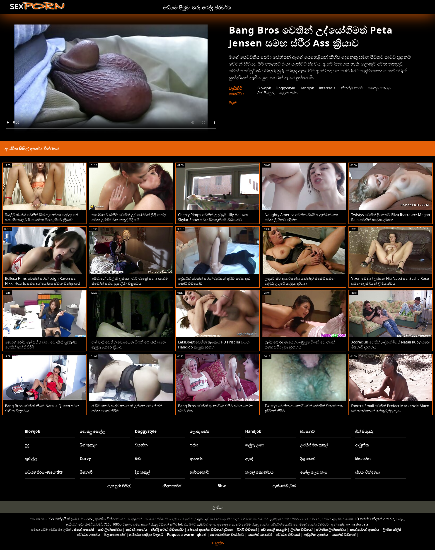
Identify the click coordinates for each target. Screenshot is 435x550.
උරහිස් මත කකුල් (314, 445)
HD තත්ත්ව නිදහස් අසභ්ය (374, 518)
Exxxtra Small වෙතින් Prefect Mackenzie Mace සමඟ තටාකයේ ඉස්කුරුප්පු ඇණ (390, 408)
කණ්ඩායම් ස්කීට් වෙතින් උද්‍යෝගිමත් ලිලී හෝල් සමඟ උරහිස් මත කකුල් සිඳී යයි (129, 217)
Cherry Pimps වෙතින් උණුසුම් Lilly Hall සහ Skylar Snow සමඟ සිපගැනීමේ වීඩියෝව (213, 217)
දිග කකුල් (142, 472)
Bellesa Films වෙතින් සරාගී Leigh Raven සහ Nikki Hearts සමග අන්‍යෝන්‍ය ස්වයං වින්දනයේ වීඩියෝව (42, 283)
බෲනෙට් (307, 431)
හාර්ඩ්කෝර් (199, 472)
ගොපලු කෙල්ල (379, 87)
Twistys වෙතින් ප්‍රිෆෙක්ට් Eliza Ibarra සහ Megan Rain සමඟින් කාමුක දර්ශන (390, 217)
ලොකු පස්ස (288, 92)
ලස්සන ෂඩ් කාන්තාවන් (84, 524)
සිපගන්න (363, 458)
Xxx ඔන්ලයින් (59, 518)
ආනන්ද (196, 458)
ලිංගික (217, 507)
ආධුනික (362, 445)
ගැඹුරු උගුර (254, 445)
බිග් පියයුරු (266, 92)
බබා (138, 458)
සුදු (27, 445)
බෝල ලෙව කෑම (313, 472)
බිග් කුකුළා (88, 445)
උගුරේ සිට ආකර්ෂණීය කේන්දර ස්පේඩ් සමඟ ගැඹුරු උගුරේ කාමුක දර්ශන (299, 281)
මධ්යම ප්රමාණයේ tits (44, 472)
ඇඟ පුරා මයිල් (118, 485)
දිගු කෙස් (307, 458)
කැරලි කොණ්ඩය (259, 472)
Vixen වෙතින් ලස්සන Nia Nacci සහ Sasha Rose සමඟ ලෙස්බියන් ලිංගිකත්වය (390, 281)
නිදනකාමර (171, 485)
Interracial (327, 87)
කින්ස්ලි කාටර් (352, 87)
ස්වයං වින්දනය (367, 472)
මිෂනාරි (86, 472)
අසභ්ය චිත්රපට (107, 518)
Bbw (222, 485)
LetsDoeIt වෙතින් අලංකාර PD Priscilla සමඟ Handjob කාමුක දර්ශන (213, 345)
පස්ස (194, 445)
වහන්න (141, 445)
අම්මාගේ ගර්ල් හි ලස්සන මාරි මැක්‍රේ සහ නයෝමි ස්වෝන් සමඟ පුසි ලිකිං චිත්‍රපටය (130, 281)
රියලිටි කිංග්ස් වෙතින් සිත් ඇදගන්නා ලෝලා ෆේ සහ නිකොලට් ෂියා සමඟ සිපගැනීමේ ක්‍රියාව (41, 217)
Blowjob (264, 87)
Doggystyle (285, 87)
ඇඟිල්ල (31, 458)
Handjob (307, 87)
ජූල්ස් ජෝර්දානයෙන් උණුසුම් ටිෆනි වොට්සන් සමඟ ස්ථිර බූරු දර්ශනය (300, 345)
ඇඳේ (249, 458)
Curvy (85, 458)
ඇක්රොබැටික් (284, 485)
